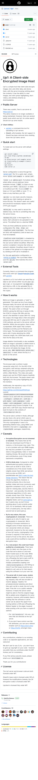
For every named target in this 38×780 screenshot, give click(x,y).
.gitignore (8, 40)
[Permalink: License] (1, 666)
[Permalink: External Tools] (1, 266)
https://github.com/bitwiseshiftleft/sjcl (16, 390)
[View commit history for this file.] (33, 25)
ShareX (20, 273)
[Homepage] (19, 2)
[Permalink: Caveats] (1, 433)
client (7, 29)
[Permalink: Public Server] (1, 104)
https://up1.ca (7, 112)
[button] (33, 153)
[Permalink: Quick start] (1, 142)
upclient (9, 128)
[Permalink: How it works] (1, 295)
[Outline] (35, 53)
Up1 (12, 9)
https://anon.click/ (26, 626)
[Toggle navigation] (2, 2)
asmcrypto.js (27, 500)
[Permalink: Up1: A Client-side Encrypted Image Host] (1, 79)
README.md (9, 48)
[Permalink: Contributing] (1, 632)
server (7, 37)
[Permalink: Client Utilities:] (1, 124)
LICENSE (8, 44)
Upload (6, 9)
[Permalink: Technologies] (1, 359)
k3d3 (7, 25)
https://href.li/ (15, 628)
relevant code (28, 273)
